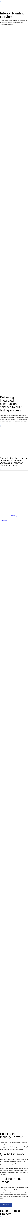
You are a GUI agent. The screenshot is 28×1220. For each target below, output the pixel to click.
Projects (13, 515)
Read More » (4, 520)
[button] (26, 3)
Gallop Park (15, 517)
